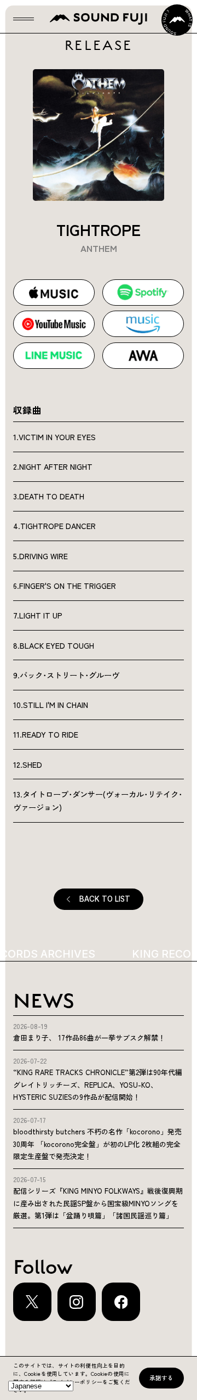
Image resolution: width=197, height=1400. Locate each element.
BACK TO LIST (104, 899)
